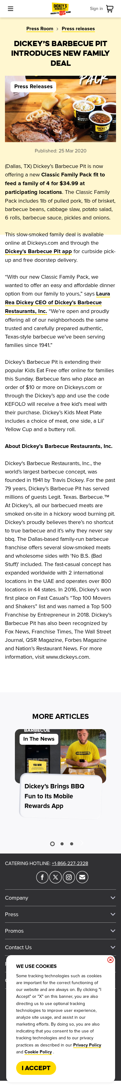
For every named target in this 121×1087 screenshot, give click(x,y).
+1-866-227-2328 (70, 863)
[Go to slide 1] (52, 844)
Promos (14, 930)
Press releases (78, 28)
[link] (111, 8)
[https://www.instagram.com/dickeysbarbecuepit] (69, 881)
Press (11, 914)
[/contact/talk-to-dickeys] (82, 881)
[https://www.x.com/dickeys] (55, 881)
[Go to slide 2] (62, 843)
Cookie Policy (38, 1052)
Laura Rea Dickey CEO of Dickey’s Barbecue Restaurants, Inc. (57, 302)
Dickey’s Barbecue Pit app (38, 251)
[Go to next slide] (81, 842)
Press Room (39, 28)
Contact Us (18, 947)
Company (16, 897)
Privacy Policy (87, 1045)
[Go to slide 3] (71, 843)
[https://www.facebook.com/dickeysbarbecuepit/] (42, 881)
